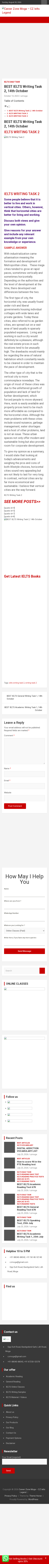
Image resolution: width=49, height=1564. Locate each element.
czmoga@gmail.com (17, 1356)
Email (7, 780)
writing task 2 (31, 683)
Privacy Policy (12, 1417)
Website (7, 792)
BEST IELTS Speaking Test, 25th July (28, 1222)
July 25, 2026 (22, 1154)
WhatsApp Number (11, 913)
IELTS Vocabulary (25, 1145)
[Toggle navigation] (5, 20)
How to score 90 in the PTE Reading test (29, 1163)
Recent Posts (14, 1138)
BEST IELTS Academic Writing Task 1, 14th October (23, 708)
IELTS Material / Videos (16, 1397)
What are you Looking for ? (14, 925)
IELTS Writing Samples (16, 1392)
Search (42, 971)
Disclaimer (10, 1443)
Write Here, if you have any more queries (20, 938)
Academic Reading (14, 1376)
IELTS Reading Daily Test (28, 1174)
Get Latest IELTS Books (22, 576)
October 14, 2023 (11, 96)
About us (10, 1412)
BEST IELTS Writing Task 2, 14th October (26, 111)
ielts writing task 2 (16, 683)
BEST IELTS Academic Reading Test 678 (29, 1185)
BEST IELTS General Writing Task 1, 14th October (24, 697)
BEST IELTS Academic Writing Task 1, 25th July (30, 1235)
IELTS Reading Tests (26, 1181)
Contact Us (11, 1433)
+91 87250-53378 (32, 1361)
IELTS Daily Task (12, 82)
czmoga (23, 96)
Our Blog (10, 1427)
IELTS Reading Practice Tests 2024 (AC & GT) (30, 1178)
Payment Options (13, 1438)
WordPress (33, 1499)
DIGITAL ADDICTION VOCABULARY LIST (28, 1149)
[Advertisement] (24, 52)
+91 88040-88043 (15, 1361)
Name (7, 768)
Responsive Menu (44, 2)
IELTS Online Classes (15, 1387)
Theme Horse (35, 1496)
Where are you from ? (12, 901)
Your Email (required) (11, 1457)
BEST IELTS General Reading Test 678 (28, 1208)
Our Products (12, 1422)
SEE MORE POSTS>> (22, 501)
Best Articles (23, 1143)
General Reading (13, 1381)
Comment (9, 735)
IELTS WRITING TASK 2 (18, 113)
